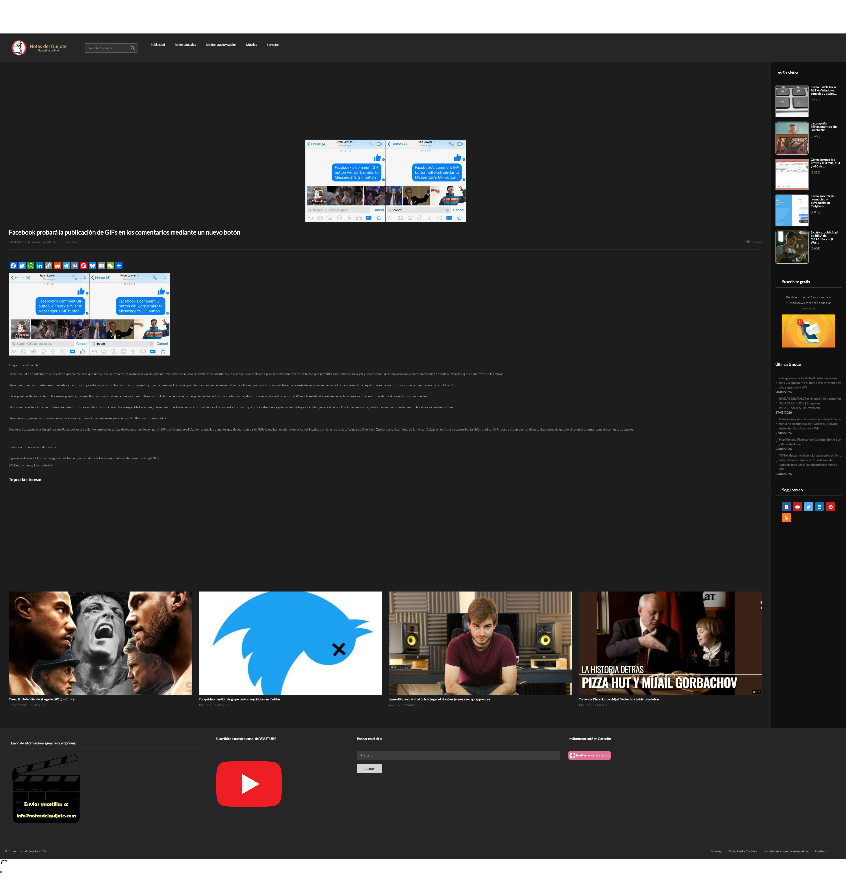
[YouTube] (797, 506)
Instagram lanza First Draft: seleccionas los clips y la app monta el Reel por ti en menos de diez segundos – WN (810, 382)
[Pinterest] (830, 506)
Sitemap (716, 851)
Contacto (821, 851)
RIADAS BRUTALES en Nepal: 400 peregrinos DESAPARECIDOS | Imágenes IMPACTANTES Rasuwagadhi (810, 403)
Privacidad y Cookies (743, 851)
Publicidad (158, 45)
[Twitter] (808, 506)
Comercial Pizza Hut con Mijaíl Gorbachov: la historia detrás (619, 699)
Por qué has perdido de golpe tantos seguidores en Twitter (239, 699)
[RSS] (786, 517)
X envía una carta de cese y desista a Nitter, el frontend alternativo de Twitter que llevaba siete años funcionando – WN (810, 423)
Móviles (252, 45)
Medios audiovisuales (221, 45)
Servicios (273, 45)
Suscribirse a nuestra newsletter (786, 851)
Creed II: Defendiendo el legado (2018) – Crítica (41, 699)
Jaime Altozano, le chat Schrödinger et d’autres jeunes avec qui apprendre (439, 699)
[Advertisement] (423, 16)
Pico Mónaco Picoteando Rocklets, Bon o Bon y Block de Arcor (810, 442)
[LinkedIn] (819, 506)
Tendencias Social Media (42, 242)
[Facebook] (786, 506)
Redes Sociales (186, 45)
